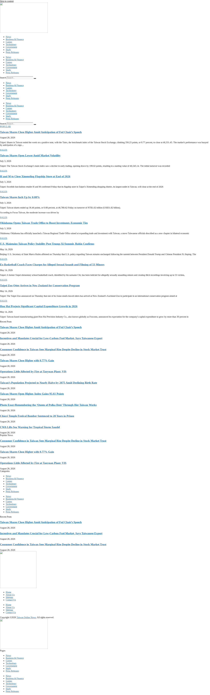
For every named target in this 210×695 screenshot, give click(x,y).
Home (8, 592)
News (8, 37)
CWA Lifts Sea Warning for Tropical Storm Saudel (30, 427)
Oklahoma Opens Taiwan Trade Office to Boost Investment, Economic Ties (44, 222)
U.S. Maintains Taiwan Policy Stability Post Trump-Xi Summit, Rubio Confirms (47, 243)
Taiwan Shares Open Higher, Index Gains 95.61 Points (32, 393)
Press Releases (12, 52)
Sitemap (9, 597)
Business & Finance (15, 39)
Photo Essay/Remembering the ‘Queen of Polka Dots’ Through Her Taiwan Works (48, 404)
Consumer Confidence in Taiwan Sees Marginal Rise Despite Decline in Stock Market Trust (53, 349)
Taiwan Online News (26, 617)
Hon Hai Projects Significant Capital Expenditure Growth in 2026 (38, 306)
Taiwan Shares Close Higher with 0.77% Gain (27, 360)
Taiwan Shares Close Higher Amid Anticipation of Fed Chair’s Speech (41, 132)
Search (3, 77)
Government (11, 47)
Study (8, 49)
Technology (11, 44)
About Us (10, 595)
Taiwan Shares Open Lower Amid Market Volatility (30, 155)
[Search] (35, 78)
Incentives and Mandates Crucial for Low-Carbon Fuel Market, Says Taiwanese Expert (51, 338)
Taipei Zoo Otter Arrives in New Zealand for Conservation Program (40, 285)
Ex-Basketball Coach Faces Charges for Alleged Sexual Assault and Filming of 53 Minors (52, 264)
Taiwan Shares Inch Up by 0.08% (20, 197)
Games (9, 42)
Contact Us (11, 600)
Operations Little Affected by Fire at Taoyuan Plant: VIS (33, 371)
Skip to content (7, 1)
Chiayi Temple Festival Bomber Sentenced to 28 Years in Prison (37, 415)
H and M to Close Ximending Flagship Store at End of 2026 (35, 176)
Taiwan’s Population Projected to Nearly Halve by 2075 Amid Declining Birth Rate (48, 382)
